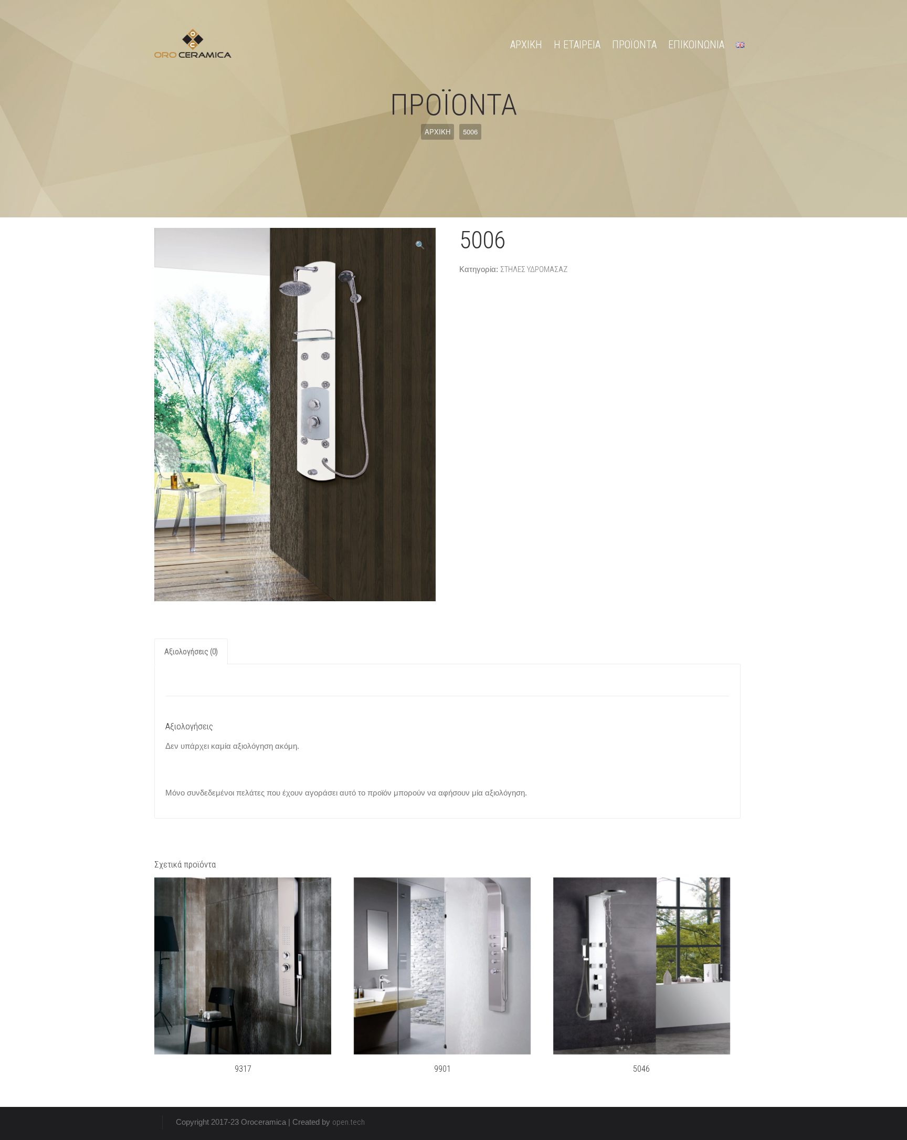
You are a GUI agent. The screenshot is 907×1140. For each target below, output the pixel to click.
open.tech (348, 1122)
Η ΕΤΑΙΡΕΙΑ (577, 44)
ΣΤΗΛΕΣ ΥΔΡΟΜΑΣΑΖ (533, 269)
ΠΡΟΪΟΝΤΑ (634, 44)
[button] (420, 245)
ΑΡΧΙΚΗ (526, 44)
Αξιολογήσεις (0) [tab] (191, 651)
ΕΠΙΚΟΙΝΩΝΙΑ (696, 44)
